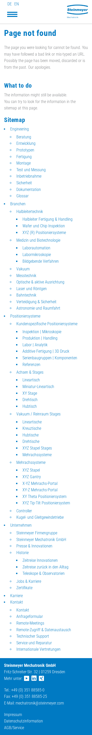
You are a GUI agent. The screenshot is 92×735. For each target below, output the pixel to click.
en (16, 4)
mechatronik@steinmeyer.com (40, 703)
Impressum (13, 714)
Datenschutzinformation (23, 721)
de (9, 4)
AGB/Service (14, 727)
